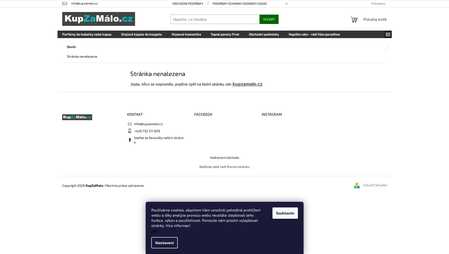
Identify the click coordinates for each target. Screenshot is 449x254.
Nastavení (164, 242)
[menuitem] (87, 34)
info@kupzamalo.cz (148, 124)
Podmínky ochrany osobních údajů (240, 3)
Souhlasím (285, 213)
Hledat (269, 19)
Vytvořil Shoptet (375, 185)
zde (154, 230)
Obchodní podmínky (188, 3)
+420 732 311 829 (147, 131)
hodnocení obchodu (224, 157)
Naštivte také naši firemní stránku (224, 167)
